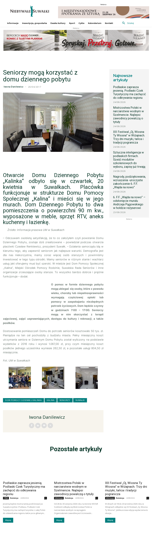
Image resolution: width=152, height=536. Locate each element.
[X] (50, 425)
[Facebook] (31, 425)
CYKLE (6, 498)
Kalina (50, 400)
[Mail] (44, 425)
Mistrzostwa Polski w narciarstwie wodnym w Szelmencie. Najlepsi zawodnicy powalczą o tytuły (128, 115)
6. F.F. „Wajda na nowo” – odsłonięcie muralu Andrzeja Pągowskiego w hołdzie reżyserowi (129, 202)
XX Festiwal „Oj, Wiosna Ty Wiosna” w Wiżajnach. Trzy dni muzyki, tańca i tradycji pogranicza (129, 137)
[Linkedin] (38, 425)
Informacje (59, 498)
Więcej (8, 520)
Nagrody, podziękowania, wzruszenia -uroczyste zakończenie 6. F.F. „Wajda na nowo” (129, 182)
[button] (127, 23)
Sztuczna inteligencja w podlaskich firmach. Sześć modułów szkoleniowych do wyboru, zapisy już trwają (129, 159)
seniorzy (65, 400)
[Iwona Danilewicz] (16, 421)
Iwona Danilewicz (13, 87)
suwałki (80, 400)
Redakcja (14, 498)
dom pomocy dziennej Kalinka (23, 400)
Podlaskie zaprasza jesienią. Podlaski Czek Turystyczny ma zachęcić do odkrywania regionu (129, 92)
